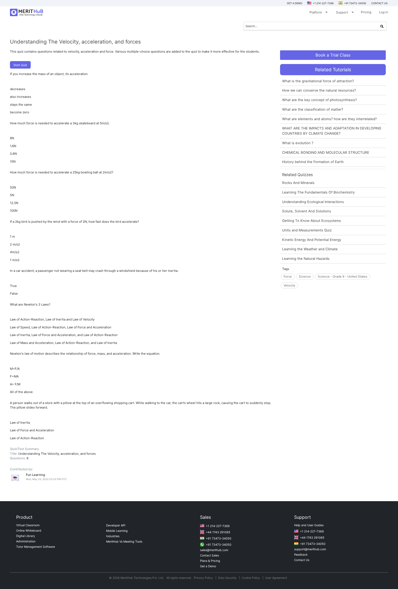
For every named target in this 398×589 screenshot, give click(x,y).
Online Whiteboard (28, 530)
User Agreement (276, 577)
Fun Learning (35, 475)
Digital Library (25, 536)
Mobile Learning (117, 530)
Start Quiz (20, 65)
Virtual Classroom (28, 525)
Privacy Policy (204, 577)
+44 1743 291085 (217, 532)
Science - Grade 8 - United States (342, 276)
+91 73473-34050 (354, 3)
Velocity (289, 285)
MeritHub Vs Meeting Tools (124, 541)
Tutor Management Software (35, 546)
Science (305, 276)
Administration (25, 541)
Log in (383, 12)
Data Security (227, 577)
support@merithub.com (310, 549)
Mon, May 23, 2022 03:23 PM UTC (46, 479)
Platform (318, 12)
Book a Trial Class (332, 55)
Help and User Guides (309, 525)
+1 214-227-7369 (323, 3)
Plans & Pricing (210, 560)
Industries (112, 536)
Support (344, 12)
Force (288, 276)
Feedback (301, 554)
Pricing (366, 12)
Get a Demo (294, 3)
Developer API (115, 525)
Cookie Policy (251, 577)
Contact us (379, 3)
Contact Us (301, 560)
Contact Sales (209, 555)
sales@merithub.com (214, 550)
